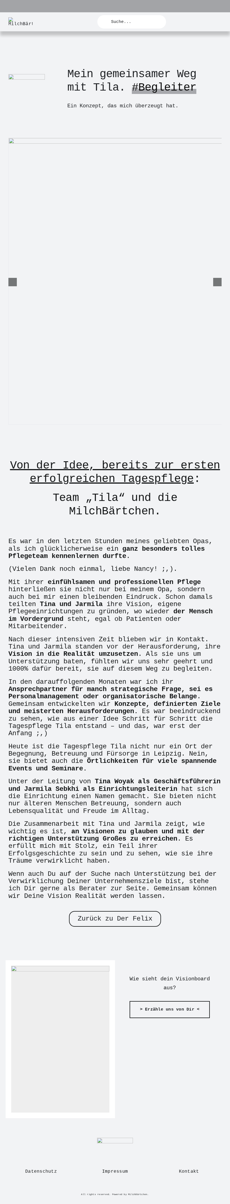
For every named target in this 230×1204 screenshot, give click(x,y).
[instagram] (106, 1188)
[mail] (133, 1188)
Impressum (115, 1171)
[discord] (124, 1188)
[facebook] (96, 1188)
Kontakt (189, 1171)
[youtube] (115, 1188)
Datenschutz (41, 1171)
